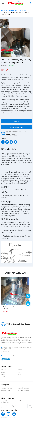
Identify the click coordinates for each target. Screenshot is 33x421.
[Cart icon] (27, 3)
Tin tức (19, 372)
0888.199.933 (5, 352)
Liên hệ (16, 121)
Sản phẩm (3, 372)
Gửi (30, 406)
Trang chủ (4, 10)
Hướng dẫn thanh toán (23, 388)
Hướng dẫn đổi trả (5, 390)
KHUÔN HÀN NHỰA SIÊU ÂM (17, 10)
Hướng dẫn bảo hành (23, 390)
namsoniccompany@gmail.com (10, 355)
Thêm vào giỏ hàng (16, 127)
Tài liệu (3, 374)
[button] (2, 3)
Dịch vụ (19, 374)
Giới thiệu (20, 370)
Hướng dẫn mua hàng (6, 388)
